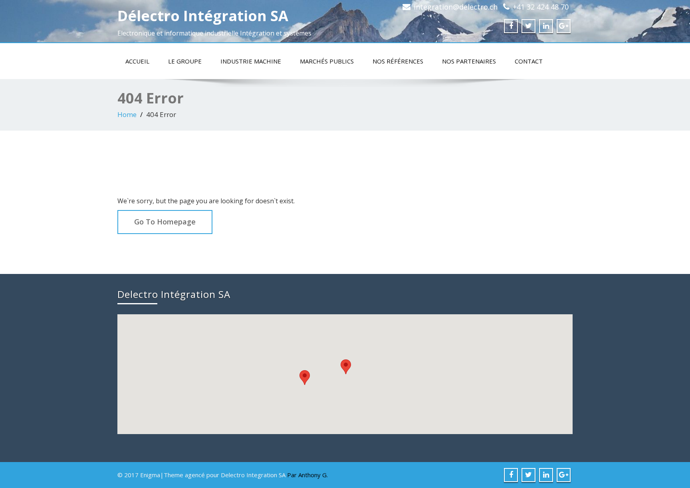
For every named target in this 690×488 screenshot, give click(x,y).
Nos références (398, 61)
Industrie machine (250, 61)
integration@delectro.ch (456, 7)
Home (127, 114)
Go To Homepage (165, 221)
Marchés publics (327, 61)
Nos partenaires (469, 61)
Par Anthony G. (307, 475)
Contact (529, 61)
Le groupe (185, 61)
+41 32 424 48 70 (541, 7)
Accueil (137, 61)
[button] (346, 366)
